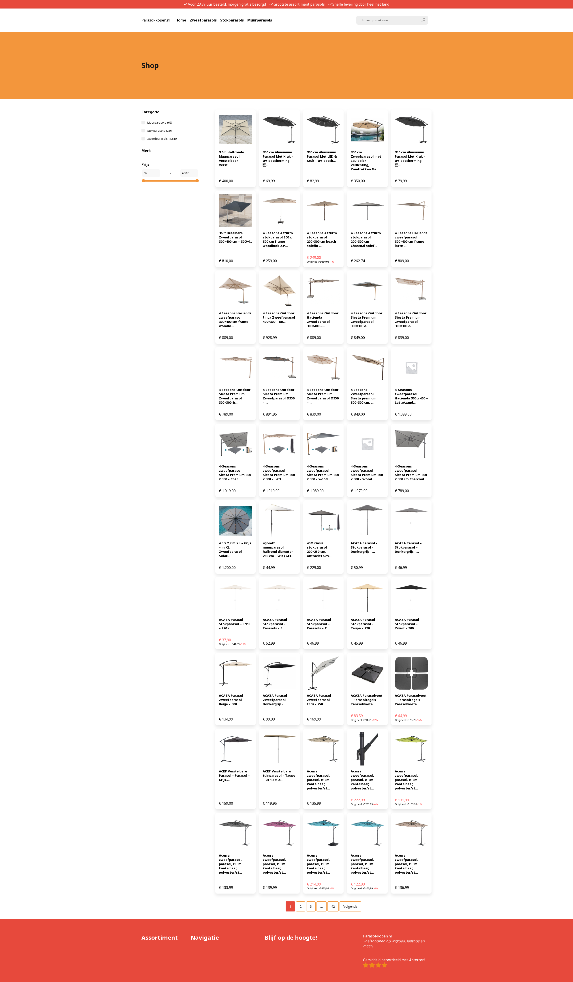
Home (180, 20)
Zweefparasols (203, 20)
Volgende (350, 906)
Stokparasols (232, 20)
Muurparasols (259, 20)
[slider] (143, 180)
